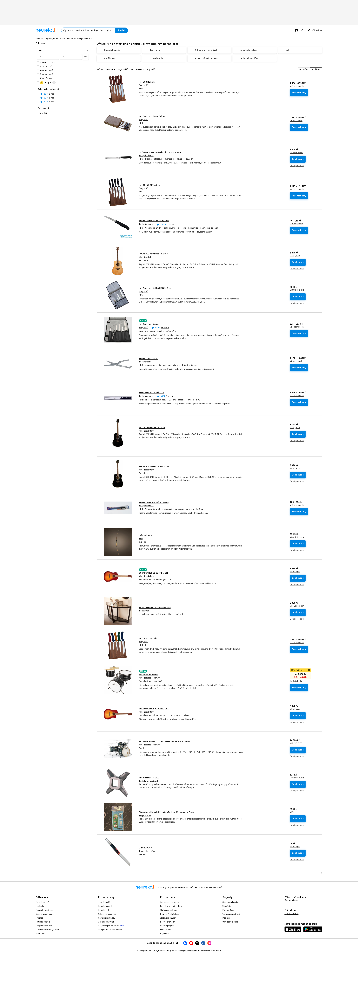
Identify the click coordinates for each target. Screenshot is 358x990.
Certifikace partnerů (231, 914)
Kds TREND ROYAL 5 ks (149, 185)
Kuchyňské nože (146, 155)
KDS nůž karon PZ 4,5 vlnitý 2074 (154, 220)
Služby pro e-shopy (168, 910)
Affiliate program (167, 925)
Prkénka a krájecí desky (149, 781)
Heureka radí (103, 910)
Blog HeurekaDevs (44, 925)
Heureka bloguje (43, 921)
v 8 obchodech (296, 361)
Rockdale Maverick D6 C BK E (152, 427)
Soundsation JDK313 (148, 674)
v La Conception (297, 606)
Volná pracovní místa (45, 914)
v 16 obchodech (296, 223)
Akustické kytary (146, 257)
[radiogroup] (63, 98)
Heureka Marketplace (169, 914)
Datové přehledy (167, 921)
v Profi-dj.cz (295, 571)
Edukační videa (166, 929)
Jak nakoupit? (104, 902)
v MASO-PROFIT (297, 290)
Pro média (40, 918)
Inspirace (226, 918)
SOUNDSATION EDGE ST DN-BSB (154, 573)
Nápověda (164, 933)
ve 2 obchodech (297, 189)
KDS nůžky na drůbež (148, 358)
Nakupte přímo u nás (107, 914)
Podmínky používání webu (209, 950)
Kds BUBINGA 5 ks (147, 81)
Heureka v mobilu (105, 906)
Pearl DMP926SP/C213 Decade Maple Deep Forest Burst (164, 741)
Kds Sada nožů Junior (149, 324)
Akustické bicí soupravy (149, 677)
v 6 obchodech (296, 120)
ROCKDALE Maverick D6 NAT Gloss (154, 253)
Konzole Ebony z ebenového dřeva (155, 607)
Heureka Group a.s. (166, 950)
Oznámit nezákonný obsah (47, 929)
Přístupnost (41, 933)
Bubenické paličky (147, 851)
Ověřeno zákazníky (230, 902)
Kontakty (40, 906)
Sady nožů (143, 85)
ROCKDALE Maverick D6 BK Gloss (154, 466)
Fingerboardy (145, 815)
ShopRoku (226, 906)
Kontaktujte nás (291, 900)
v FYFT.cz (294, 812)
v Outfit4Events (297, 537)
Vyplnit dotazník (291, 913)
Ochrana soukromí (106, 921)
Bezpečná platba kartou (108, 925)
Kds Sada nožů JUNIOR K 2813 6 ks (155, 288)
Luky (141, 538)
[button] (48, 57)
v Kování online (296, 152)
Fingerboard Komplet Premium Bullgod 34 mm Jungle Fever (166, 812)
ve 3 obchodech (297, 86)
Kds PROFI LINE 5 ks (148, 638)
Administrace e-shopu (169, 902)
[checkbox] (38, 62)
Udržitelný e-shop (230, 921)
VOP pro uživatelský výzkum (110, 929)
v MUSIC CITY (296, 743)
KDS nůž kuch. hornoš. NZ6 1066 (154, 502)
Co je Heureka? (42, 902)
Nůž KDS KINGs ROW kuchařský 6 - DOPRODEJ (160, 152)
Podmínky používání (44, 910)
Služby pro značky (168, 918)
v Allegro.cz (295, 255)
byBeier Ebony (145, 535)
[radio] (38, 94)
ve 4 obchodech (297, 327)
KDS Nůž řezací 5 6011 (149, 777)
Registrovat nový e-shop (171, 906)
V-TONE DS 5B (145, 847)
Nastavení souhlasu (106, 918)
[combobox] (88, 30)
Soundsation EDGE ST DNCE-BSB (154, 708)
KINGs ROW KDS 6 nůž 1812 (151, 392)
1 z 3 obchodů (296, 681)
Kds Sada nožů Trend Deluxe (152, 116)
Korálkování (144, 610)
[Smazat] (113, 30)
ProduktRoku (228, 910)
